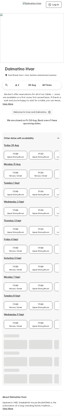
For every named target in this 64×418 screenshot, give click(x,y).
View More (7, 104)
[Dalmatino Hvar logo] (32, 4)
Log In (55, 4)
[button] (32, 85)
